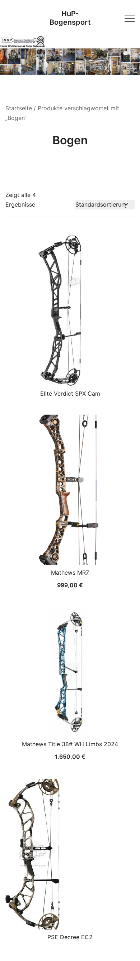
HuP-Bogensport (70, 17)
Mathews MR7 (70, 572)
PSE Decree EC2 (70, 937)
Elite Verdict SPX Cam (70, 393)
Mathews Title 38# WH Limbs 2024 (70, 744)
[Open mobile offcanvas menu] (130, 18)
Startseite (18, 108)
